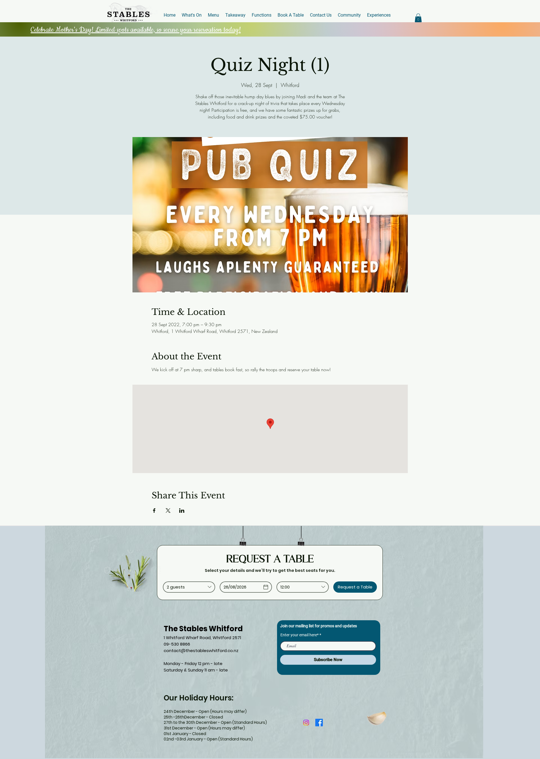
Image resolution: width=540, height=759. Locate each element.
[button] (418, 18)
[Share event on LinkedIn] (181, 510)
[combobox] (189, 587)
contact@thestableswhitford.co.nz (201, 650)
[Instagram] (306, 722)
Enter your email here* (299, 635)
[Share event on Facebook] (154, 510)
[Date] (265, 587)
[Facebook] (319, 722)
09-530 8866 (177, 644)
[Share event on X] (168, 510)
